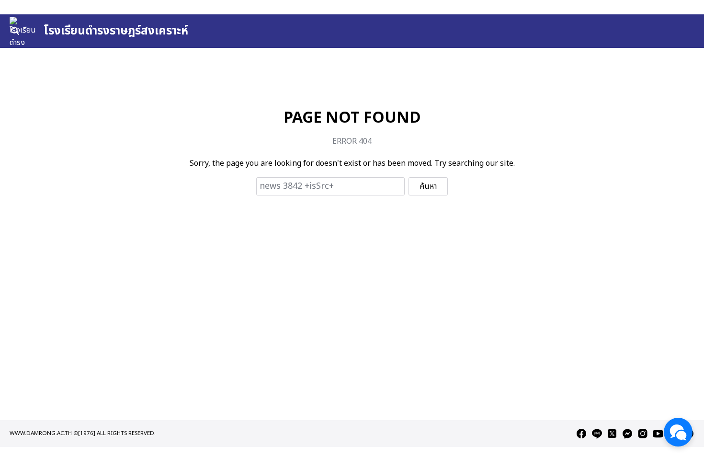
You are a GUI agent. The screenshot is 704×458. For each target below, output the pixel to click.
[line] (596, 433)
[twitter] (612, 433)
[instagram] (642, 433)
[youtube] (658, 433)
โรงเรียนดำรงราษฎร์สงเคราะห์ (116, 31)
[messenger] (627, 433)
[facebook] (581, 433)
